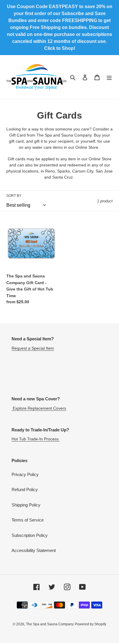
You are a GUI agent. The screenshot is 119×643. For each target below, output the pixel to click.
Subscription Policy (30, 535)
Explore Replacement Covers (39, 408)
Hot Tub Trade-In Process (36, 439)
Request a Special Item (33, 348)
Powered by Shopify (90, 624)
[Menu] (109, 77)
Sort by (13, 196)
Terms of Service (28, 519)
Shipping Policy (26, 504)
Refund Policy (25, 489)
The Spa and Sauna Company (50, 624)
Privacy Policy (25, 474)
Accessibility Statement (34, 550)
